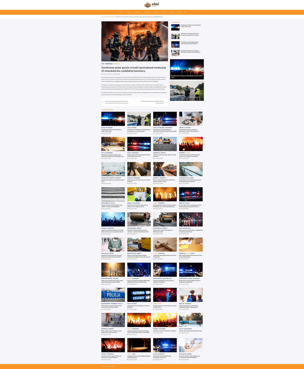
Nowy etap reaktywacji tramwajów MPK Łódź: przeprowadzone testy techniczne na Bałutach (116, 102)
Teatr (133, 354)
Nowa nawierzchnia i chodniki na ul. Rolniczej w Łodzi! (163, 230)
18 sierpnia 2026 (158, 359)
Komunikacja (156, 152)
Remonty (163, 152)
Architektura (105, 178)
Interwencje (114, 303)
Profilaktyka (105, 253)
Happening (182, 152)
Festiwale (104, 228)
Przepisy (134, 303)
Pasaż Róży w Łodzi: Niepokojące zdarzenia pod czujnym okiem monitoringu (190, 43)
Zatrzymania (168, 127)
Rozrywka (146, 12)
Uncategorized (157, 303)
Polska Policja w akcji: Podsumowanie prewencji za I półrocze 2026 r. (111, 306)
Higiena (190, 278)
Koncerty (155, 328)
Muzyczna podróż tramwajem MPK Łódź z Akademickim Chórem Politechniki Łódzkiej (138, 282)
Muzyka (103, 127)
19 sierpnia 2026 (133, 284)
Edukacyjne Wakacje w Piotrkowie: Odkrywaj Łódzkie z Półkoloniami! (188, 306)
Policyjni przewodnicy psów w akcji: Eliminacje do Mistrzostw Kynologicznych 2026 (112, 156)
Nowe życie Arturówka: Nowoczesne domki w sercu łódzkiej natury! (137, 205)
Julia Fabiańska (116, 74)
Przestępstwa (188, 328)
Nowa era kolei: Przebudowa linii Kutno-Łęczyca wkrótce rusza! (164, 180)
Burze (180, 228)
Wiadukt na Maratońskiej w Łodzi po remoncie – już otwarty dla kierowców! (138, 230)
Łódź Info (112, 366)
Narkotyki (182, 203)
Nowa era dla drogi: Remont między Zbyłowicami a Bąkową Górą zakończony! (138, 256)
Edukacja (181, 303)
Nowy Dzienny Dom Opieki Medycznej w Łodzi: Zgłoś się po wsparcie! (190, 180)
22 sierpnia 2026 (107, 133)
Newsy (129, 12)
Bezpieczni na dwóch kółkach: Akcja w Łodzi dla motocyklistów (189, 281)
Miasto (121, 12)
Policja (129, 127)
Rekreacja (130, 178)
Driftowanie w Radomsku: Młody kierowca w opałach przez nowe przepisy (190, 35)
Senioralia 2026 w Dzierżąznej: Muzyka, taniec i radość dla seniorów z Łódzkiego (138, 331)
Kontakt (179, 12)
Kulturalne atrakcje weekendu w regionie (164, 331)
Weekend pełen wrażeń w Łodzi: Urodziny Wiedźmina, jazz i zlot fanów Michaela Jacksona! (164, 206)
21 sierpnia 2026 (184, 133)
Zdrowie (156, 12)
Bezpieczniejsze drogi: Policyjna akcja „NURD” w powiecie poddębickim (111, 205)
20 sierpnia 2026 (107, 183)
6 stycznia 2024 (106, 74)
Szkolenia (115, 278)
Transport (163, 178)
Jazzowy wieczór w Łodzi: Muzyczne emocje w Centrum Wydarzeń (111, 356)
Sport (164, 12)
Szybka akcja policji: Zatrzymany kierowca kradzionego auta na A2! (138, 155)
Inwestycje (182, 127)
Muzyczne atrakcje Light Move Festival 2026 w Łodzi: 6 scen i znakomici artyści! (112, 230)
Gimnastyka (182, 253)
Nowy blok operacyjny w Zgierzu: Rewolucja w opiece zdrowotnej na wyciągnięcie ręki (190, 52)
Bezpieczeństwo (105, 203)
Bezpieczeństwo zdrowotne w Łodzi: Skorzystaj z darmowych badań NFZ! (111, 256)
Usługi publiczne (167, 278)
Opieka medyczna (183, 178)
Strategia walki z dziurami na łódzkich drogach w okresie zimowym (152, 102)
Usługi (171, 12)
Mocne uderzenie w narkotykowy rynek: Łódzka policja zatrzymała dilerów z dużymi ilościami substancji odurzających (190, 206)
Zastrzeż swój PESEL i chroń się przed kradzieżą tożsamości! (163, 281)
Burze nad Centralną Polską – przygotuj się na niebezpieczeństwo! (191, 230)
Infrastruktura (131, 228)
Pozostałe (116, 63)
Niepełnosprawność (106, 278)
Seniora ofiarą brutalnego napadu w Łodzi (190, 331)
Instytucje (137, 12)
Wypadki (134, 127)
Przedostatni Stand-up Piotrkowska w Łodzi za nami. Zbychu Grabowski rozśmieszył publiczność (189, 156)
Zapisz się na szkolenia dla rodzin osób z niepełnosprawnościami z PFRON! (112, 281)
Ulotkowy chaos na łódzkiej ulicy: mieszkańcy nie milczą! (162, 356)
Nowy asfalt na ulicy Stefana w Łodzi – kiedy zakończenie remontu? (111, 331)
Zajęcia (192, 253)
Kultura (187, 152)
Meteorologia (187, 228)
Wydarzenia (109, 127)
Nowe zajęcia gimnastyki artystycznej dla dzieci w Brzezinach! (190, 256)
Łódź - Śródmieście (107, 63)
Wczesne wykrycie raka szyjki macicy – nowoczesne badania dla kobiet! (189, 356)
